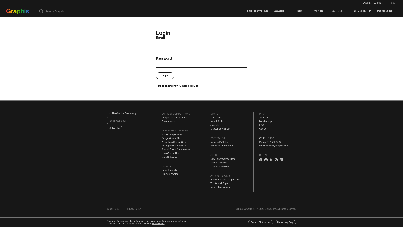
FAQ (261, 124)
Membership (265, 121)
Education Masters (219, 166)
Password (164, 58)
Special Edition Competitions (176, 149)
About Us (263, 117)
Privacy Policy (134, 208)
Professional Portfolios (221, 145)
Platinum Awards (170, 173)
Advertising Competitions (174, 141)
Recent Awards (169, 170)
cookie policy (158, 223)
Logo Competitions (171, 153)
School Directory (218, 162)
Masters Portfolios (219, 141)
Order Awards (169, 121)
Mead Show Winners (220, 187)
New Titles (215, 117)
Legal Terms (113, 208)
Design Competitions (172, 138)
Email (160, 37)
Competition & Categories (174, 117)
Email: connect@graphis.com (273, 145)
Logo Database (169, 156)
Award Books (217, 121)
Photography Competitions (175, 145)
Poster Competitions (172, 134)
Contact (263, 128)
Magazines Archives (220, 128)
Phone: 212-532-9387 (270, 141)
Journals (214, 124)
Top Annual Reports (220, 183)
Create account (188, 85)
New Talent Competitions (222, 158)
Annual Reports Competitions (225, 179)
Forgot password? (167, 85)
